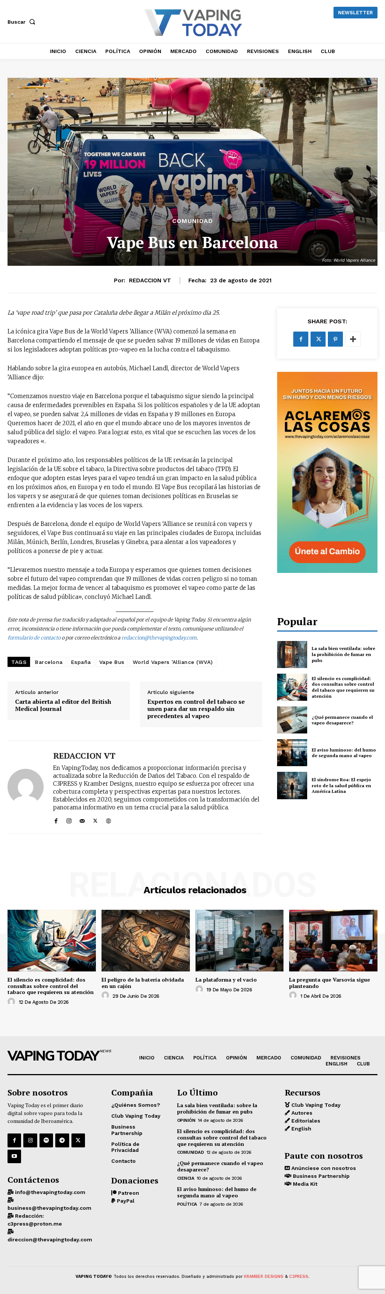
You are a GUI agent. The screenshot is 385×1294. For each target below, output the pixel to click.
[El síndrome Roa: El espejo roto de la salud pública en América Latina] (292, 785)
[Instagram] (69, 819)
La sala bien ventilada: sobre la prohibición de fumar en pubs (343, 654)
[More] (353, 339)
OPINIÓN (186, 1120)
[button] (23, 22)
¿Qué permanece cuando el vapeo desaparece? (342, 720)
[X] (95, 819)
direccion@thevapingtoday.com (50, 1239)
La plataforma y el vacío (226, 979)
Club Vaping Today (315, 1105)
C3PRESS (298, 1276)
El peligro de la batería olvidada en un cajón (143, 982)
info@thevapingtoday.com (49, 1192)
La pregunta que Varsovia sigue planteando (329, 982)
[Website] (108, 819)
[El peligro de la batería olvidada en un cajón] (146, 940)
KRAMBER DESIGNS (263, 1276)
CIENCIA (185, 1178)
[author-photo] (12, 1002)
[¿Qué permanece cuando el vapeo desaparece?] (292, 719)
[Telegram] (62, 1140)
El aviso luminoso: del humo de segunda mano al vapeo (344, 753)
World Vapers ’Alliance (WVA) (173, 662)
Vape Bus (111, 662)
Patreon (128, 1193)
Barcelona (49, 662)
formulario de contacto (34, 638)
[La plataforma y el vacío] (240, 940)
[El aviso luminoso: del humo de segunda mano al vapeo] (292, 752)
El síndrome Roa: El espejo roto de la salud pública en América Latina (341, 785)
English (300, 1129)
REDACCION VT (150, 280)
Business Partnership (320, 1176)
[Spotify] (46, 1140)
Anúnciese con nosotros (323, 1168)
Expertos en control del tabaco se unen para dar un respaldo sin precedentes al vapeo (196, 709)
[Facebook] (56, 819)
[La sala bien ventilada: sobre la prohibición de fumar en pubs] (292, 654)
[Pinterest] (335, 339)
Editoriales (305, 1121)
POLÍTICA (187, 1204)
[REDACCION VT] (26, 787)
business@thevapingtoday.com (49, 1208)
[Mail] (82, 819)
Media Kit (304, 1184)
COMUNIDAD (192, 221)
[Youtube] (14, 1156)
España (81, 662)
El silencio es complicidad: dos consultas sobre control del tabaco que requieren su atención (343, 687)
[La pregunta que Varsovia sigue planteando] (333, 940)
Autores (301, 1113)
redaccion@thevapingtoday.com (159, 638)
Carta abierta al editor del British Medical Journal (63, 705)
